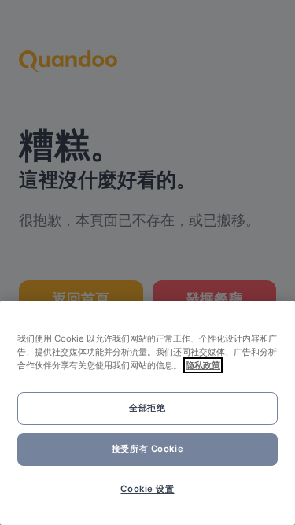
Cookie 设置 (147, 488)
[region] (147, 413)
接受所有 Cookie (147, 448)
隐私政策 (203, 365)
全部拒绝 (147, 407)
